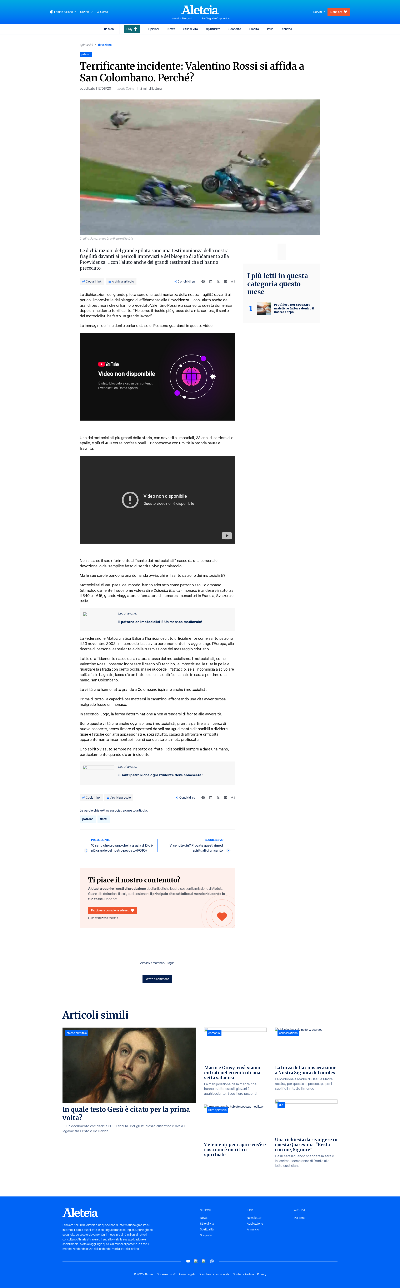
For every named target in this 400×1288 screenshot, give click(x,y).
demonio (214, 1033)
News (171, 29)
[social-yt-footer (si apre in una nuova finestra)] (188, 1261)
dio (281, 1105)
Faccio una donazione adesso (110, 910)
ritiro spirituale (217, 1110)
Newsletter (254, 1218)
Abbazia (286, 29)
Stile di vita (190, 29)
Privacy (261, 1274)
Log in (171, 963)
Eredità (254, 29)
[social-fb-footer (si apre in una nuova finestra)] (196, 1261)
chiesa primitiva (77, 1033)
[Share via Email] (225, 281)
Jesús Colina (125, 88)
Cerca (104, 12)
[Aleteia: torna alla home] (200, 9)
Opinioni (153, 29)
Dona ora (336, 12)
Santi (103, 819)
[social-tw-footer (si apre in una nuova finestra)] (204, 1261)
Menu (111, 29)
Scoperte (235, 29)
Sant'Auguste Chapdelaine (215, 18)
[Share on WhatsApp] (233, 281)
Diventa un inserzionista (214, 1274)
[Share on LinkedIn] (210, 281)
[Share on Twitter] (218, 281)
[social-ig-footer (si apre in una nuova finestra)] (212, 1261)
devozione (105, 45)
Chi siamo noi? (166, 1274)
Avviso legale (187, 1274)
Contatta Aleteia (243, 1274)
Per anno (299, 1218)
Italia (270, 29)
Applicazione (255, 1223)
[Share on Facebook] (203, 281)
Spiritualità (213, 29)
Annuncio (253, 1229)
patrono (87, 819)
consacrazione (288, 1033)
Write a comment (157, 979)
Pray (129, 29)
